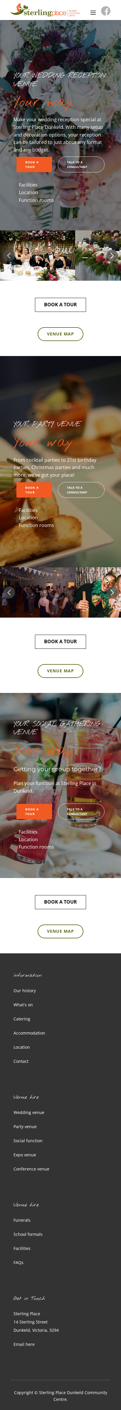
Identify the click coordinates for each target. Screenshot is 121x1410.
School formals (28, 1234)
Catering (22, 1019)
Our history (25, 990)
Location (28, 192)
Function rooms (36, 200)
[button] (9, 256)
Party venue (25, 1126)
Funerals (22, 1220)
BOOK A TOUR (32, 164)
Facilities (28, 185)
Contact (21, 1061)
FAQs (18, 1262)
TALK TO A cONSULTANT (77, 164)
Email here (24, 1344)
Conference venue (31, 1169)
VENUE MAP (60, 334)
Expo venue (25, 1155)
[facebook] (105, 11)
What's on (23, 1004)
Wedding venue (29, 1112)
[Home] (45, 10)
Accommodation (29, 1033)
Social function (28, 1140)
